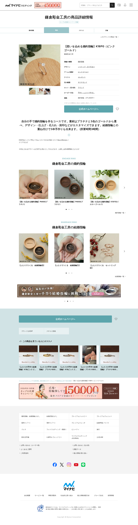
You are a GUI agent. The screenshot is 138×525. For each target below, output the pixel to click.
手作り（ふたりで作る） (86, 93)
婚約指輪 (81, 61)
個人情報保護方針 (83, 495)
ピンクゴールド (83, 72)
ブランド (52, 381)
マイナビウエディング (25, 381)
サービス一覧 (39, 495)
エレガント (82, 77)
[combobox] (95, 5)
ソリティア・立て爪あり (86, 67)
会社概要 (27, 495)
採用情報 (111, 495)
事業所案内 (52, 495)
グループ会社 (98, 495)
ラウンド (81, 87)
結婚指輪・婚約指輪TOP (41, 381)
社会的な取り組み (67, 495)
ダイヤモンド (82, 82)
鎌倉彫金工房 (60, 381)
